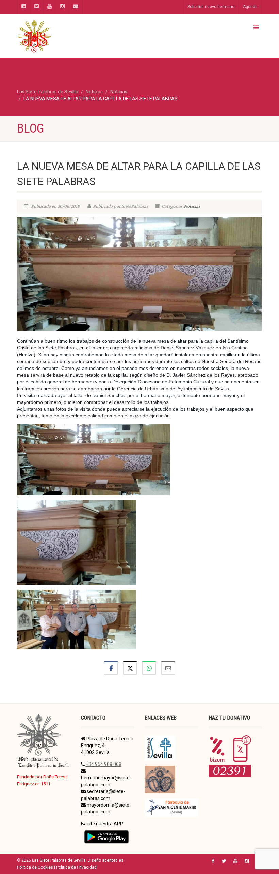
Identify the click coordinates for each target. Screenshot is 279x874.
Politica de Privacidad (76, 867)
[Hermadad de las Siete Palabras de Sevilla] (75, 36)
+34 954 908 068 (103, 764)
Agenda (250, 6)
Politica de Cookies (35, 867)
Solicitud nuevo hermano (210, 6)
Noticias (192, 206)
